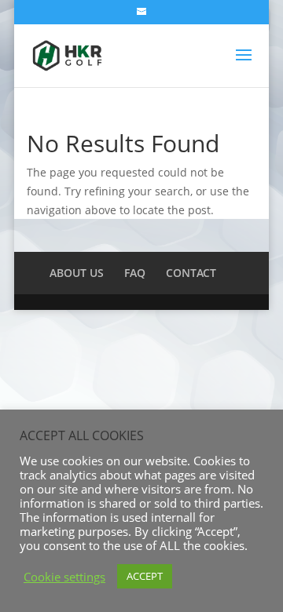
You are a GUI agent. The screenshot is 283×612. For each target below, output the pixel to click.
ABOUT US (77, 272)
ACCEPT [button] (145, 576)
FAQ (134, 272)
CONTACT (191, 272)
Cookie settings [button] (64, 577)
